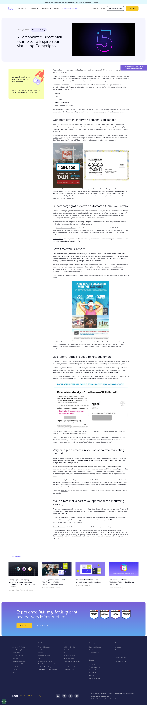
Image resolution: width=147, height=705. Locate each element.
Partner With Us (120, 657)
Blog (65, 653)
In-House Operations (45, 661)
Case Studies (68, 650)
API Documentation (95, 650)
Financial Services (44, 647)
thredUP (74, 467)
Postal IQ (15, 658)
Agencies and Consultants (46, 664)
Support (92, 660)
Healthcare (41, 650)
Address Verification (19, 647)
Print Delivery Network (19, 650)
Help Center (93, 664)
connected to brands (76, 215)
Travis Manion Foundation (66, 228)
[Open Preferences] (4, 701)
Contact (96, 8)
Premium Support (94, 667)
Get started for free (115, 8)
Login (103, 8)
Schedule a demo (59, 527)
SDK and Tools (94, 653)
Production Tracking (19, 661)
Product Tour (16, 653)
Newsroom (67, 664)
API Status (92, 672)
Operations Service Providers (47, 669)
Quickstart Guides (95, 647)
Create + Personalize (19, 655)
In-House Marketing (44, 667)
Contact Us (92, 670)
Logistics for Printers (69, 8)
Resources (67, 643)
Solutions (41, 643)
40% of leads (62, 361)
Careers (117, 650)
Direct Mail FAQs (69, 669)
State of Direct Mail (70, 667)
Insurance (41, 653)
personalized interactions (62, 78)
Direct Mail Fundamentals (72, 661)
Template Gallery (69, 658)
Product (15, 643)
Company (118, 643)
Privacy (91, 675)
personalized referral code (115, 376)
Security (15, 669)
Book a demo (132, 8)
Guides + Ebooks (69, 647)
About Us (118, 647)
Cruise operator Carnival (62, 275)
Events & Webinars (70, 655)
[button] (22, 8)
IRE (76, 140)
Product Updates (18, 667)
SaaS (39, 658)
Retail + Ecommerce (44, 655)
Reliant (65, 376)
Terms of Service (94, 678)
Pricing (56, 8)
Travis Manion (58, 239)
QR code (63, 272)
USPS (60, 124)
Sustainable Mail (17, 664)
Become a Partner (120, 661)
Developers (93, 643)
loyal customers (89, 275)
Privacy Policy (32, 92)
